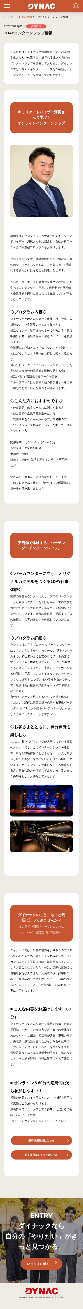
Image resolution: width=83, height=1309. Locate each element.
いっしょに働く (38, 1264)
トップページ (10, 16)
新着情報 (27, 16)
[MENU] (5, 6)
